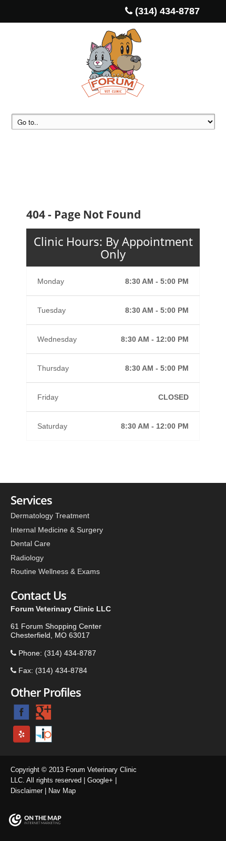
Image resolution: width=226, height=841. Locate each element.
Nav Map (62, 791)
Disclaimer (27, 791)
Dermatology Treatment (50, 515)
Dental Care (30, 543)
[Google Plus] (43, 711)
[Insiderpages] (43, 733)
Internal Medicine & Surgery (57, 530)
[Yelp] (21, 733)
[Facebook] (21, 711)
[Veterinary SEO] (35, 822)
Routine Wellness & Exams (55, 571)
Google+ (100, 780)
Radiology (27, 557)
